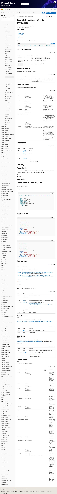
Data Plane (22, 16)
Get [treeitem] (6, 81)
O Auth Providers (28, 16)
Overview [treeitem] (6, 28)
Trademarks (49, 491)
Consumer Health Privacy (33, 491)
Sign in (54, 9)
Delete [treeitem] (7, 79)
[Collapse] (14, 15)
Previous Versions (10, 491)
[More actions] (54, 16)
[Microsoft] (2, 9)
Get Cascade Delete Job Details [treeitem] (9, 84)
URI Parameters (21, 31)
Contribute (21, 491)
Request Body (20, 34)
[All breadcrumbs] (18, 16)
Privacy (25, 491)
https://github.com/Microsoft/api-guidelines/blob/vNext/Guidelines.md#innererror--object (39, 304)
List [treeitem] (6, 86)
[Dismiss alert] (55, 2)
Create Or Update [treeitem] (9, 76)
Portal (43, 12)
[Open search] (51, 10)
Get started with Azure (50, 12)
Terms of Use (43, 491)
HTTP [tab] (19, 189)
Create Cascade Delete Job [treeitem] (9, 74)
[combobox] (7, 18)
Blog (16, 491)
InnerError (19, 275)
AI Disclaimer (3, 491)
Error (18, 268)
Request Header (21, 33)
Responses (20, 36)
